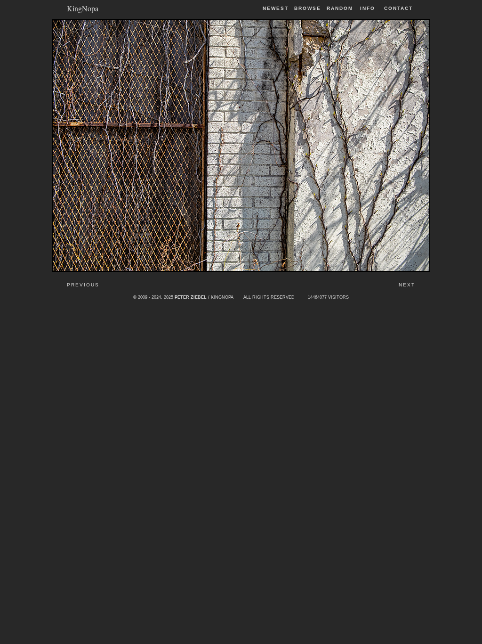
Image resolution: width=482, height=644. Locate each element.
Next (407, 284)
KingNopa (82, 7)
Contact (398, 8)
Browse (307, 8)
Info (367, 8)
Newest (276, 8)
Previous (83, 284)
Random (341, 8)
